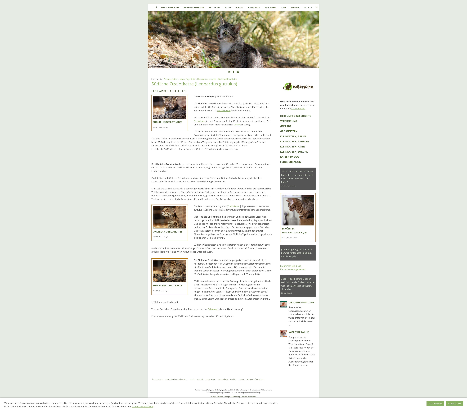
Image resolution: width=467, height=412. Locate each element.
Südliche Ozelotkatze (227, 79)
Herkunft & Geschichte (295, 116)
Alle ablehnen (435, 403)
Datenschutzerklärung (143, 406)
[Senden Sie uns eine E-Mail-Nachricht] (229, 71)
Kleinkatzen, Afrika (293, 136)
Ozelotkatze (200, 121)
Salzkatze (212, 309)
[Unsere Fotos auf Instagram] (237, 71)
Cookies (233, 379)
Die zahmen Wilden (301, 302)
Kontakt (200, 379)
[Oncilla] (169, 217)
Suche (192, 379)
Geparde (285, 126)
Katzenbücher (298, 108)
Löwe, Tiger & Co (187, 79)
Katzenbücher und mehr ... (177, 379)
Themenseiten (157, 379)
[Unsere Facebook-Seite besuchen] (233, 71)
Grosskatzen (288, 131)
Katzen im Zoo (289, 156)
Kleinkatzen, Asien (292, 146)
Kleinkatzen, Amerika (206, 79)
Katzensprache (298, 332)
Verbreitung (288, 121)
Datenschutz (223, 379)
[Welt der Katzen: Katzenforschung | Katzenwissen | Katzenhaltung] (298, 86)
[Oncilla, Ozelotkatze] (169, 107)
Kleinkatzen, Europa (294, 151)
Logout (241, 379)
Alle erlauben (455, 403)
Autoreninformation (255, 379)
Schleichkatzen (290, 162)
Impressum (210, 379)
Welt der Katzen (171, 79)
